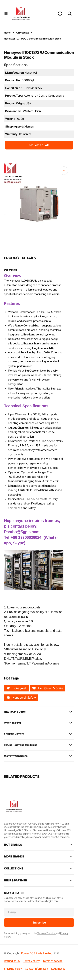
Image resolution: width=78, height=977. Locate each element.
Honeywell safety (24, 697)
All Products (22, 32)
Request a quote (39, 145)
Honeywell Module (50, 688)
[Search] (69, 13)
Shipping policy (13, 968)
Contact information (36, 968)
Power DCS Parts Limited (36, 953)
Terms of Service (46, 933)
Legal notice (58, 968)
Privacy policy (31, 960)
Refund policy (12, 960)
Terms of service (52, 960)
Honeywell (19, 688)
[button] (6, 14)
